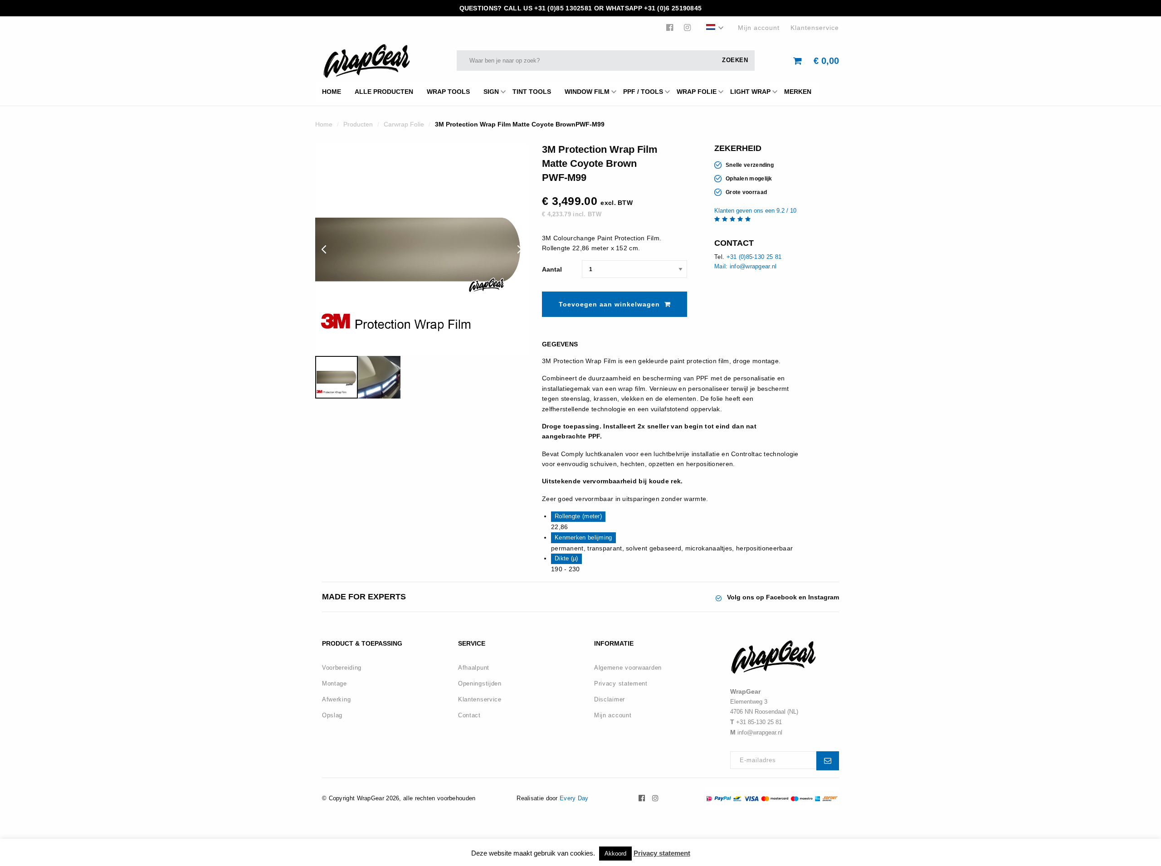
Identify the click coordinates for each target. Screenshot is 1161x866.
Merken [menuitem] (797, 91)
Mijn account (759, 27)
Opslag (332, 715)
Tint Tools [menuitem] (531, 91)
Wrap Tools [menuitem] (448, 91)
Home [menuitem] (331, 91)
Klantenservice (814, 27)
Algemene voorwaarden (628, 667)
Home (323, 124)
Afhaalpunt (473, 667)
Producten (358, 124)
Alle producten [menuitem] (384, 91)
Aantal (552, 269)
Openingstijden (480, 683)
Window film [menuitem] (587, 91)
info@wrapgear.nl (759, 732)
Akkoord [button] (615, 853)
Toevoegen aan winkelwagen (609, 304)
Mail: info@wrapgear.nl (745, 266)
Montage (334, 683)
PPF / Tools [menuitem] (643, 91)
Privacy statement (621, 683)
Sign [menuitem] (491, 91)
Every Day (574, 798)
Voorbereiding (341, 667)
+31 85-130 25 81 (759, 722)
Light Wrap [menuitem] (750, 91)
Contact (469, 715)
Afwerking (336, 699)
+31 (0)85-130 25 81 (754, 256)
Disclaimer (609, 699)
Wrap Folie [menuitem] (697, 91)
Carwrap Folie (404, 124)
